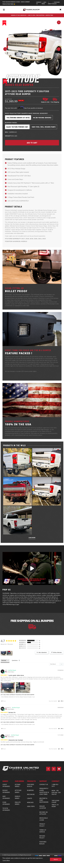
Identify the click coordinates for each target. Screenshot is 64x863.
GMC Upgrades (6, 797)
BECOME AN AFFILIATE (43, 813)
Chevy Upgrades (6, 785)
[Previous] (5, 49)
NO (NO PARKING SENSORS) (42, 117)
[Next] (59, 49)
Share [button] (4, 701)
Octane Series (17, 785)
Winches (30, 802)
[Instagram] (54, 769)
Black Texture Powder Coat (17, 127)
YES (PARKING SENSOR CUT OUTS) (18, 117)
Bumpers (30, 790)
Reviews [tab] (4, 660)
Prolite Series (18, 803)
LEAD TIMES (44, 2)
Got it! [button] (56, 859)
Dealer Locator (42, 807)
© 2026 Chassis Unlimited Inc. (10, 855)
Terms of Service (42, 831)
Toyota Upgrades (6, 809)
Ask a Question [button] (42, 652)
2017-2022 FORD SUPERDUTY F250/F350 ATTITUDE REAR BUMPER (17, 694)
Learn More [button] (6, 860)
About (50, 3)
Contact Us (43, 784)
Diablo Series (17, 797)
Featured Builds (56, 2)
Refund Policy (42, 837)
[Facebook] (48, 769)
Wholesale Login (43, 819)
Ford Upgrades (6, 803)
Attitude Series (18, 791)
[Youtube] (59, 769)
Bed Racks (31, 794)
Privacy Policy (42, 825)
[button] (59, 701)
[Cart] (61, 9)
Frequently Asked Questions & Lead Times (44, 791)
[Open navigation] (12, 10)
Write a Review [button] (57, 652)
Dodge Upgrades (6, 791)
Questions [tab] (15, 660)
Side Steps (31, 806)
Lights (29, 798)
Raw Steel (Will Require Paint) (44, 127)
